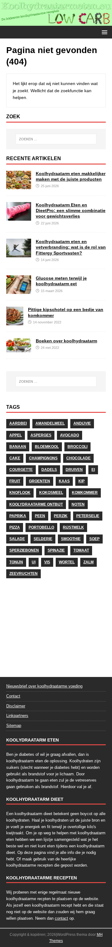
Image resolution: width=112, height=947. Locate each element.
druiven (74, 469)
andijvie (82, 423)
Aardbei (18, 423)
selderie (43, 539)
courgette (21, 469)
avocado (69, 435)
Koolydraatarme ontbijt (36, 504)
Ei (93, 469)
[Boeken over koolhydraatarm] (18, 348)
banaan (17, 446)
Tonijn (16, 562)
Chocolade (78, 458)
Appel (15, 435)
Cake (14, 458)
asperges (40, 435)
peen (40, 516)
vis (47, 562)
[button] (103, 31)
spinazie (56, 550)
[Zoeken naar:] (56, 139)
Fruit (14, 481)
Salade (17, 539)
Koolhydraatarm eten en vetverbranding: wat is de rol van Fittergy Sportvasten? (71, 247)
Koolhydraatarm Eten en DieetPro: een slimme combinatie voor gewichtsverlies (70, 210)
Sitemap (13, 725)
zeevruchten (23, 573)
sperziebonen (24, 550)
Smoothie (71, 539)
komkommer (85, 492)
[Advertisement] (56, 626)
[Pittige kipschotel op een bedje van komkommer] (14, 321)
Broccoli (77, 446)
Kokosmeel (51, 492)
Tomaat (81, 550)
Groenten (39, 481)
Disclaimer (15, 706)
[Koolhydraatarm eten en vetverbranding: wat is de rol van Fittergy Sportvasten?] (18, 253)
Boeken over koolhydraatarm (66, 340)
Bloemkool (47, 446)
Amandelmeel (50, 423)
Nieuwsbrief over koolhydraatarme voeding (44, 686)
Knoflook (19, 492)
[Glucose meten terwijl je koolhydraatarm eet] (18, 290)
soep (94, 539)
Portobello (41, 527)
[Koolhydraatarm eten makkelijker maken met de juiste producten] (18, 185)
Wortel (67, 562)
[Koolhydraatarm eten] (56, 22)
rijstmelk (73, 527)
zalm (88, 562)
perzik (61, 516)
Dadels (49, 469)
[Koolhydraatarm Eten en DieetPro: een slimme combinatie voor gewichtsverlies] (18, 217)
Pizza (14, 527)
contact (61, 918)
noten (78, 504)
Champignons (43, 458)
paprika (17, 516)
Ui (33, 562)
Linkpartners (17, 715)
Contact (13, 696)
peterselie (87, 516)
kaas (64, 481)
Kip (81, 481)
